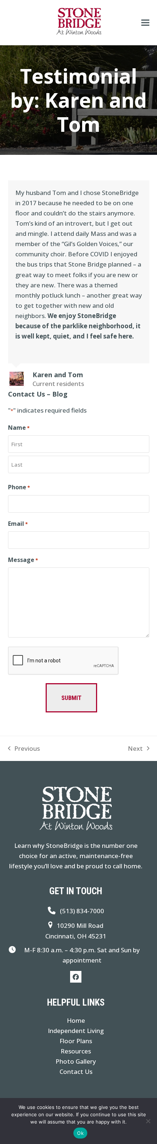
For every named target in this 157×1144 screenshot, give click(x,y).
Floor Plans (76, 1041)
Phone (19, 487)
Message (23, 560)
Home (76, 1020)
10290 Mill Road (80, 925)
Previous (24, 749)
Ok (80, 1133)
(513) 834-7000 (82, 911)
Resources (76, 1051)
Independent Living (76, 1030)
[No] (148, 1121)
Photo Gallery (75, 1061)
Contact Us (76, 1071)
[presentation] (63, 661)
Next (135, 749)
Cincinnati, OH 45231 (75, 936)
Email (18, 524)
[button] (145, 23)
